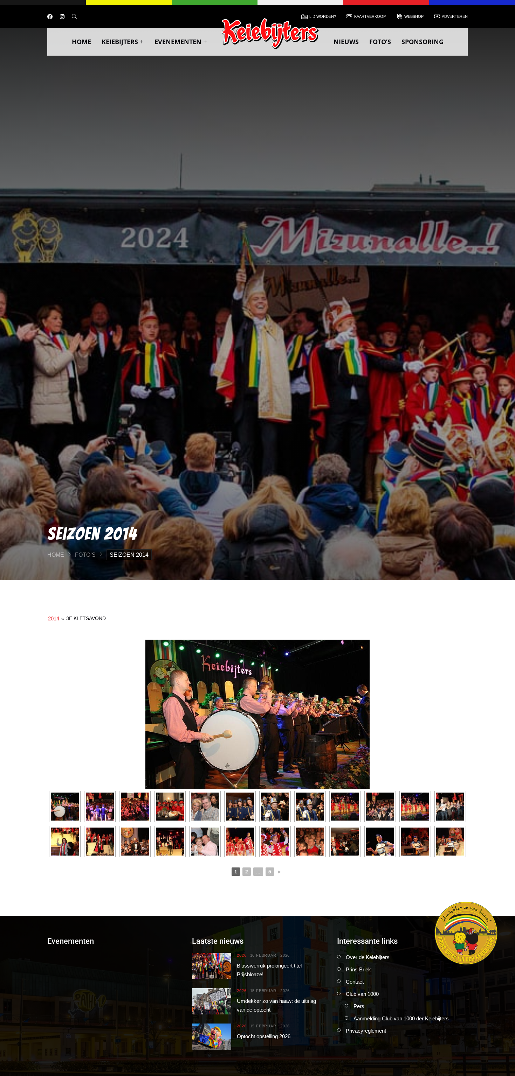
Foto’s (380, 41)
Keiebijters (120, 41)
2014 (53, 618)
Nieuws (346, 41)
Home (81, 41)
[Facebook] (50, 16)
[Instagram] (62, 16)
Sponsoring (422, 41)
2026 (241, 955)
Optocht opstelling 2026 (263, 1036)
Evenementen (177, 41)
